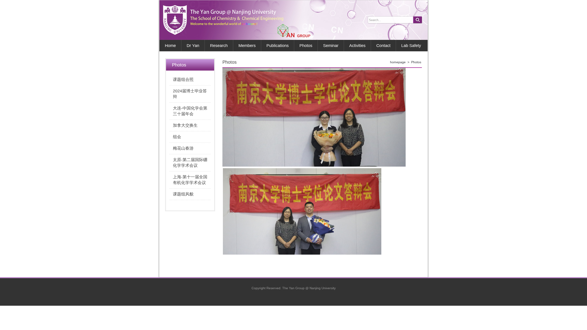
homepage (398, 62)
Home (170, 45)
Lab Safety (411, 45)
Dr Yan (193, 45)
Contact (383, 45)
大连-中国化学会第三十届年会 (190, 111)
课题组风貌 (183, 194)
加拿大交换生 (185, 125)
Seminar (330, 45)
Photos (305, 45)
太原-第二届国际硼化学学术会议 (190, 162)
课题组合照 (183, 79)
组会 (177, 137)
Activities (357, 45)
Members (247, 45)
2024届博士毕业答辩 (190, 94)
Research (219, 45)
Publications (277, 45)
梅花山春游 (183, 148)
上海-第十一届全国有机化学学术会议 (190, 180)
